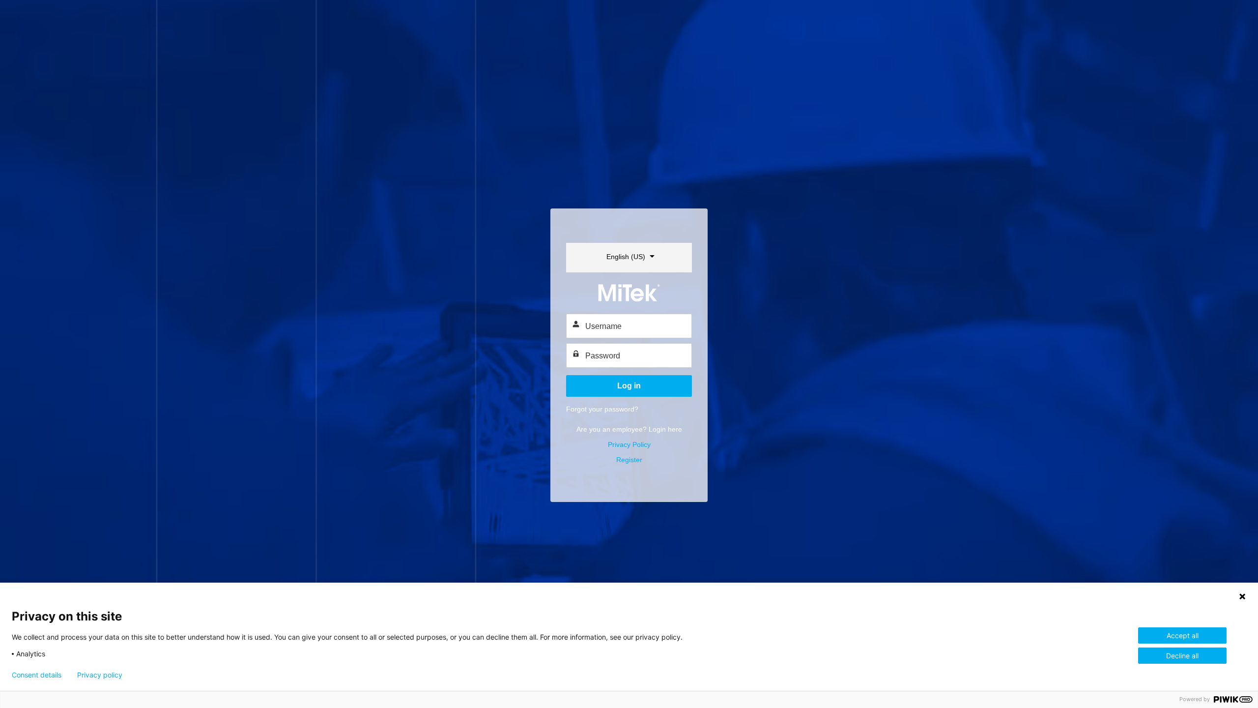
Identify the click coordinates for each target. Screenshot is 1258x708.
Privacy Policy (629, 444)
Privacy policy (99, 675)
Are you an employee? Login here (629, 429)
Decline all (1182, 655)
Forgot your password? (602, 409)
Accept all (1183, 635)
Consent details (36, 675)
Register (629, 460)
